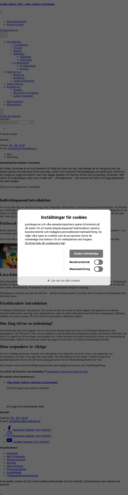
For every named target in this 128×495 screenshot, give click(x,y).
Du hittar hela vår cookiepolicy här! (45, 243)
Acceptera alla (42, 253)
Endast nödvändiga (86, 253)
